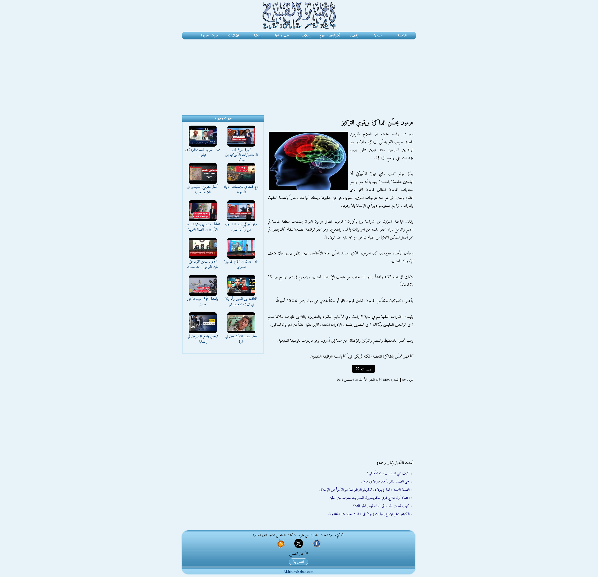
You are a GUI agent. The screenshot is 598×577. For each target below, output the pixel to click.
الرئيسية (402, 35)
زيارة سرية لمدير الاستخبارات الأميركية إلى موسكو (241, 155)
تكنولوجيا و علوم (330, 35)
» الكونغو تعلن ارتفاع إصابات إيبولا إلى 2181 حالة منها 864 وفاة (370, 514)
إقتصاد (354, 35)
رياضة (257, 35)
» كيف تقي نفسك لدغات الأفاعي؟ (389, 473)
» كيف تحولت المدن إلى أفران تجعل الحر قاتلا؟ (382, 506)
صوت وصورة (209, 35)
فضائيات (233, 35)
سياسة (378, 35)
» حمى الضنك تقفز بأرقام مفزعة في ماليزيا (386, 481)
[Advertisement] (299, 74)
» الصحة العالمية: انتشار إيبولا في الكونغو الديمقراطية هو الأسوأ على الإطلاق (365, 489)
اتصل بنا (298, 562)
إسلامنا (306, 35)
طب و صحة (282, 35)
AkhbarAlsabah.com (298, 572)
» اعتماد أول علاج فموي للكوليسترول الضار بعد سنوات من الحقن (370, 498)
